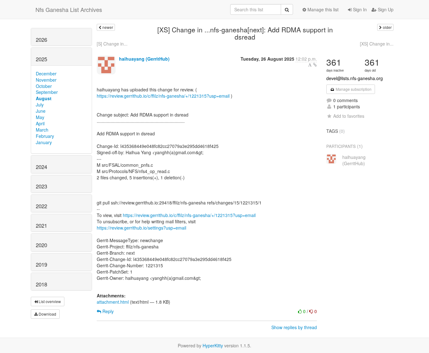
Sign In (359, 9)
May (40, 117)
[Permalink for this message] (315, 65)
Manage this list (322, 9)
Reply (107, 311)
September (47, 92)
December (46, 73)
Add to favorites (348, 116)
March (42, 130)
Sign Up (385, 9)
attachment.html (113, 302)
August (44, 98)
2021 (41, 225)
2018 (41, 284)
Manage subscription (353, 89)
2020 (41, 245)
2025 (41, 59)
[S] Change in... (112, 44)
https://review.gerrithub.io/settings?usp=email (141, 228)
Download (47, 314)
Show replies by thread (294, 327)
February (45, 136)
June (41, 111)
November (46, 80)
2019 (41, 264)
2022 (41, 206)
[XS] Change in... (377, 44)
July (40, 104)
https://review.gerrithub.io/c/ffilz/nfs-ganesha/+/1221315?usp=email (163, 96)
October (44, 86)
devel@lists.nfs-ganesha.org (354, 78)
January (44, 142)
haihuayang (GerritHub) (144, 59)
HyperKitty (213, 345)
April (40, 123)
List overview (49, 301)
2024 (41, 167)
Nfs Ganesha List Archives (68, 9)
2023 (41, 186)
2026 (41, 39)
